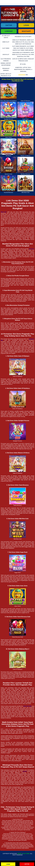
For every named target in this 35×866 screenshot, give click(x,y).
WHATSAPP (26, 31)
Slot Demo (26, 853)
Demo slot (3, 212)
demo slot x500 (27, 706)
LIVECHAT (9, 31)
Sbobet (19, 853)
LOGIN (26, 25)
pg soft (25, 771)
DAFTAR (9, 25)
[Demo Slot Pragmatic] (17, 367)
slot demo (31, 248)
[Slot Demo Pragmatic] (17, 529)
